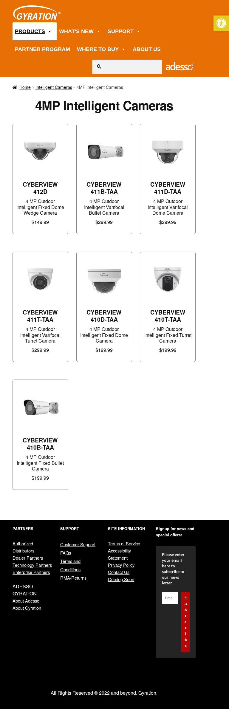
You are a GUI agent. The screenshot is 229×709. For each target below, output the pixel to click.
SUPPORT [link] (121, 31)
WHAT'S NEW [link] (76, 31)
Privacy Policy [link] (121, 565)
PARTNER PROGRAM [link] (42, 49)
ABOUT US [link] (147, 49)
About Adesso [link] (26, 600)
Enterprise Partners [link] (31, 572)
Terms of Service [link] (124, 543)
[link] (221, 23)
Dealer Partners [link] (28, 558)
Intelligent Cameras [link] (53, 87)
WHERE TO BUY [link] (98, 49)
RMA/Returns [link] (73, 578)
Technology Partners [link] (32, 565)
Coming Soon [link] (121, 579)
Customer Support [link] (77, 544)
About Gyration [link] (27, 608)
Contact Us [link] (118, 572)
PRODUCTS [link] (30, 31)
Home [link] (25, 87)
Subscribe (186, 621)
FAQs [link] (65, 552)
